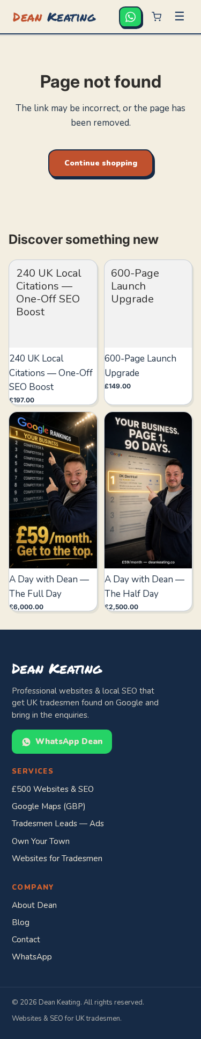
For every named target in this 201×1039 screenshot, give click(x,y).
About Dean (34, 905)
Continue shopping (100, 163)
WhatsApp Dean (68, 741)
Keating (54, 16)
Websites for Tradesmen (57, 858)
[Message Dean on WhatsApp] (130, 16)
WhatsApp (32, 956)
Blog (20, 922)
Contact (26, 939)
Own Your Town (41, 841)
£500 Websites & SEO (53, 789)
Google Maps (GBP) (49, 806)
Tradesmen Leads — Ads (58, 823)
